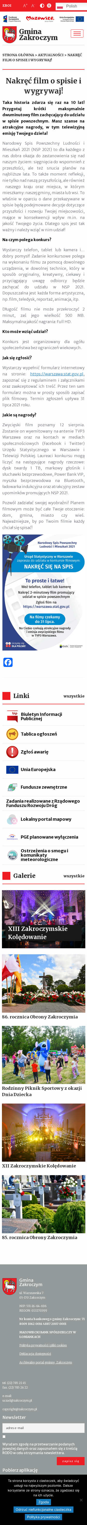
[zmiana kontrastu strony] (41, 6)
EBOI (6, 5)
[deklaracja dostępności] (48, 5)
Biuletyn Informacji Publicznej (41, 716)
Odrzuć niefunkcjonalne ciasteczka (43, 1509)
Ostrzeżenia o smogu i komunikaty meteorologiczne (44, 855)
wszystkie (74, 696)
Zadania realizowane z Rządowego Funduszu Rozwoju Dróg (43, 803)
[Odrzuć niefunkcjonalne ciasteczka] (81, 1500)
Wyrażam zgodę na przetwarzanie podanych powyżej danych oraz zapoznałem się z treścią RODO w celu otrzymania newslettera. (39, 1448)
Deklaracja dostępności (35, 1354)
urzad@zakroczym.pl (17, 1400)
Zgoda (43, 1502)
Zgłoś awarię (35, 752)
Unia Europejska (38, 769)
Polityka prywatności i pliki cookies (43, 1345)
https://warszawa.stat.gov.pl (56, 374)
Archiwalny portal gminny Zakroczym (45, 1362)
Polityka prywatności (43, 1517)
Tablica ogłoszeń (39, 734)
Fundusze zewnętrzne (44, 787)
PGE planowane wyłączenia (49, 837)
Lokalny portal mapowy (46, 819)
